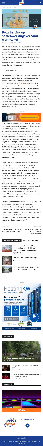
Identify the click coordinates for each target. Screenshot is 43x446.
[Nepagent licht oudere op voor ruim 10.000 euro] (6, 368)
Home (3, 7)
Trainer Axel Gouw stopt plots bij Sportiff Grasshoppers (32, 231)
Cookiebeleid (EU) (21, 438)
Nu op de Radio (7, 384)
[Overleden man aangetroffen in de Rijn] (21, 351)
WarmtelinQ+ (22, 83)
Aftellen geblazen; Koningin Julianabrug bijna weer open (11, 230)
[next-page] (6, 277)
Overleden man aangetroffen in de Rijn (18, 358)
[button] (40, 2)
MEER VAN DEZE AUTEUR (30, 240)
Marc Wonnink (9, 42)
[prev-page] (3, 277)
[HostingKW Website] (21, 307)
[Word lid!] (21, 117)
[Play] (27, 425)
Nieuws (9, 7)
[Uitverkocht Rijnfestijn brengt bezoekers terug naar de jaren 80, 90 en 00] (6, 376)
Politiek (15, 7)
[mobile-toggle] (3, 2)
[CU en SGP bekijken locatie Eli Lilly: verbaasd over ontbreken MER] (7, 269)
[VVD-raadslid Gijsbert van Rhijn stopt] (7, 260)
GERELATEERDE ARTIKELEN (11, 240)
